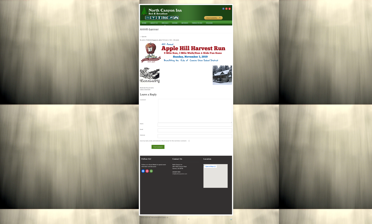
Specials (165, 23)
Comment (143, 100)
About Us (154, 23)
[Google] (226, 8)
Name (141, 124)
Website (142, 135)
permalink (151, 88)
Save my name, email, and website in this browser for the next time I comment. (163, 141)
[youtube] (229, 8)
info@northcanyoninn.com (179, 174)
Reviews (185, 23)
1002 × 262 (172, 40)
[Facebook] (223, 8)
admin (143, 40)
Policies (209, 23)
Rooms (174, 23)
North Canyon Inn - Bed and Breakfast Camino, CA (154, 217)
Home (144, 23)
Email (141, 129)
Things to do (197, 23)
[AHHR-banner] (183, 52)
